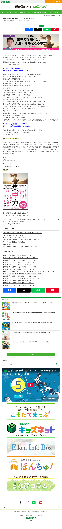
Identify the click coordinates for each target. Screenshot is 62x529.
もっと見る (31, 354)
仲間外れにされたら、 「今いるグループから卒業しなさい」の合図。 (22, 233)
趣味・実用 (30, 12)
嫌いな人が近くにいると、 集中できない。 (15, 237)
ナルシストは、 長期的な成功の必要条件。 (15, 242)
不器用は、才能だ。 (8, 244)
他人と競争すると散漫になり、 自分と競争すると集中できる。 (20, 246)
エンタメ (44, 12)
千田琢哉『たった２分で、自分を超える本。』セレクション (19, 276)
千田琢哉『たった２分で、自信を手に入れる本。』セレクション (21, 267)
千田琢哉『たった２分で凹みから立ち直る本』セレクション (19, 255)
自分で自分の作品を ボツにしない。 (13, 235)
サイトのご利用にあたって (33, 511)
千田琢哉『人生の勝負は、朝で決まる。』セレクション (18, 280)
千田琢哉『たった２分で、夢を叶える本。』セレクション (19, 262)
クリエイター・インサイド (53, 12)
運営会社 (24, 511)
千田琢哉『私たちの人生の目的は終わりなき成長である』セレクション (23, 273)
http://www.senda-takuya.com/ (11, 166)
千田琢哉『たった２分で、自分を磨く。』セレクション (18, 283)
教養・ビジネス (37, 12)
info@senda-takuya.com (9, 160)
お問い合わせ (17, 511)
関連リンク (6, 507)
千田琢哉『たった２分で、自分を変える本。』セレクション (19, 285)
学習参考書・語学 (22, 12)
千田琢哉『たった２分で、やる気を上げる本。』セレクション (20, 258)
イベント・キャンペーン (6, 12)
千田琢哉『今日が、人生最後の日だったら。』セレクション (19, 269)
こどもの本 (15, 12)
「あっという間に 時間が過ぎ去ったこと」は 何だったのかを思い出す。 (23, 239)
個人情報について (44, 511)
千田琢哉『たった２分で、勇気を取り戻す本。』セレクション (20, 260)
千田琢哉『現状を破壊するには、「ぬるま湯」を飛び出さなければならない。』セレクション (29, 271)
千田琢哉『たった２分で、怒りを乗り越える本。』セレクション (21, 278)
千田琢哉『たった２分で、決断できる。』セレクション (18, 264)
